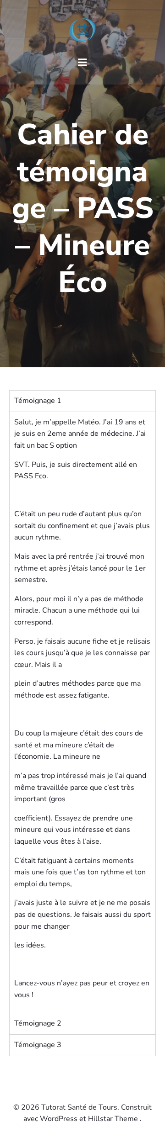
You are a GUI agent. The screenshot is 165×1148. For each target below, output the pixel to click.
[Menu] (82, 62)
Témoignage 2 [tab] (37, 1023)
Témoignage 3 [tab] (37, 1045)
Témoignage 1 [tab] (37, 401)
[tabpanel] (82, 712)
